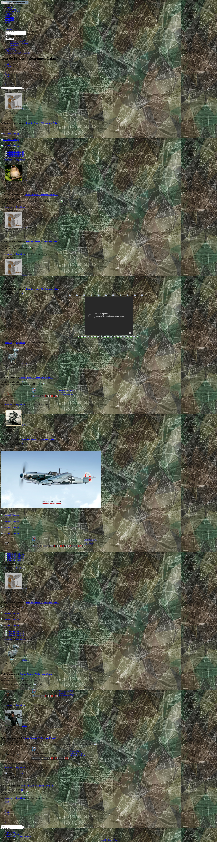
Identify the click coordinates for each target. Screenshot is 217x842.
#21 (22, 742)
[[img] (51, 507)
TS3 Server (9, 18)
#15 (22, 246)
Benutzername (32, 32)
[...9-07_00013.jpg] (10, 613)
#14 (22, 199)
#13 (22, 127)
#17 (22, 382)
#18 (22, 444)
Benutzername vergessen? (19, 43)
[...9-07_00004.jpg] (10, 515)
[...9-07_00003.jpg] (10, 521)
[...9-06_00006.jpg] (10, 146)
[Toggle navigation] (2, 26)
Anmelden (9, 39)
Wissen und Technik (12, 12)
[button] (9, 29)
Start (7, 64)
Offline (24, 109)
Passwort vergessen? (17, 41)
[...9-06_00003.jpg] (10, 134)
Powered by (103, 840)
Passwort (30, 34)
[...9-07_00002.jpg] (10, 533)
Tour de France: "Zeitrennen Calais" (42, 123)
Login (7, 22)
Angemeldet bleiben (15, 36)
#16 (22, 293)
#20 (22, 678)
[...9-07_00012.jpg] (10, 619)
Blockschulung (10, 10)
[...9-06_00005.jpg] (10, 140)
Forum (7, 16)
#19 (22, 607)
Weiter (7, 74)
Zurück (8, 66)
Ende (7, 76)
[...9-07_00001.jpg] (10, 527)
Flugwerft (8, 14)
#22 (21, 790)
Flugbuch (8, 7)
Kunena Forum (113, 840)
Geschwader (9, 20)
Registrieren (14, 45)
